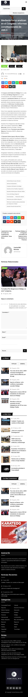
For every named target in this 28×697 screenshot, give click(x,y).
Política (19, 66)
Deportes (3, 607)
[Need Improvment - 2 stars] (3, 304)
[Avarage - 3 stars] (4, 304)
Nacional (3, 622)
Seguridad (3, 629)
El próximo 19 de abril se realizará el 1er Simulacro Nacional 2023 (18, 450)
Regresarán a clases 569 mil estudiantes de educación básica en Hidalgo (18, 393)
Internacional (4, 617)
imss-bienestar (10, 196)
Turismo (3, 631)
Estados (16, 612)
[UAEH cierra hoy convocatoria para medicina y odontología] (5, 439)
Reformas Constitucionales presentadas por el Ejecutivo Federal (16, 202)
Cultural (16, 605)
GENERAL (22, 363)
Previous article (6, 229)
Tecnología (17, 629)
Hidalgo (8, 33)
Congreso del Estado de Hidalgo (14, 186)
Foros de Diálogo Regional (13, 194)
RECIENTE (5, 363)
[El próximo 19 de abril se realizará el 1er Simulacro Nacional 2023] (5, 449)
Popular (14, 363)
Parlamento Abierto (19, 196)
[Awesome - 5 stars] (7, 304)
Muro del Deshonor (19, 619)
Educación (16, 610)
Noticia (12, 66)
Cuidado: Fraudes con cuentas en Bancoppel (12, 582)
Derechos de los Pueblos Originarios (15, 188)
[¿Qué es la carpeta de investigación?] (5, 430)
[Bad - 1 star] (1, 304)
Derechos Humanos (19, 607)
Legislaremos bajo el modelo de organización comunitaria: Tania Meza (6, 234)
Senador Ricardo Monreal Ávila (14, 206)
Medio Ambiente (5, 619)
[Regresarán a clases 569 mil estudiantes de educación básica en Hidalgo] (5, 392)
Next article (23, 229)
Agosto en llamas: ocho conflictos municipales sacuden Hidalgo (17, 384)
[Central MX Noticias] (20, 74)
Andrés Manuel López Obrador (14, 181)
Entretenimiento (5, 612)
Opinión (16, 624)
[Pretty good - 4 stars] (6, 304)
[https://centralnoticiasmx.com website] (19, 74)
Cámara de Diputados (12, 183)
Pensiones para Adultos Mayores (14, 199)
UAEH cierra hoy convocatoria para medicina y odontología (18, 440)
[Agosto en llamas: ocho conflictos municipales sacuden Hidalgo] (5, 382)
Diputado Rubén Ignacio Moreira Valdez (16, 191)
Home (3, 33)
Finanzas (3, 615)
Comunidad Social (5, 605)
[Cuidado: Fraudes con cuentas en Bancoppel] (5, 421)
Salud (15, 627)
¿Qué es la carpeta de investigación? (10, 588)
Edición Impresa (5, 610)
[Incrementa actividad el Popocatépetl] (5, 468)
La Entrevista (17, 617)
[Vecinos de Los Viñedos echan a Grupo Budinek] (5, 459)
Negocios (16, 622)
